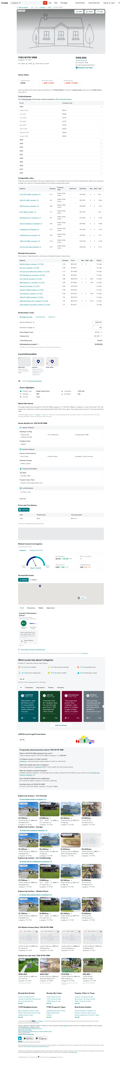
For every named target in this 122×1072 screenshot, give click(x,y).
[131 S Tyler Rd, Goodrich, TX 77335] (28, 965)
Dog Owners (40, 687)
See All (23, 679)
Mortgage (64, 3)
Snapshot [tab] (23, 550)
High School (51, 608)
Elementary (31, 608)
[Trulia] (20, 1038)
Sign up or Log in (109, 3)
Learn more (85, 653)
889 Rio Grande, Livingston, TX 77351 (32, 264)
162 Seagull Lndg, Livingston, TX (30, 235)
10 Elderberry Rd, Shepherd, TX (29, 229)
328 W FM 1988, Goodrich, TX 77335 (31, 297)
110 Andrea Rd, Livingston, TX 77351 (31, 293)
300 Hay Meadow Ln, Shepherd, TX (31, 223)
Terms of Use (69, 1045)
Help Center (53, 1057)
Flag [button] (34, 718)
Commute (60, 687)
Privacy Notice (90, 1045)
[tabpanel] (61, 334)
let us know (74, 1052)
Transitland (40, 1021)
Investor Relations (61, 1045)
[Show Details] (101, 107)
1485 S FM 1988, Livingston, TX (30, 241)
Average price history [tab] (36, 550)
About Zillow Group (31, 1045)
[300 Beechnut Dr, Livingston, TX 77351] (92, 809)
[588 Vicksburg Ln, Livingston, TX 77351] (71, 965)
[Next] (102, 813)
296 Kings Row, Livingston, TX (29, 206)
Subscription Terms (77, 1045)
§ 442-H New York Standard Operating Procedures (30, 1028)
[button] (45, 3)
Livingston (42, 7)
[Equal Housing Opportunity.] (39, 1057)
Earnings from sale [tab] (26, 317)
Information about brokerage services (29, 1031)
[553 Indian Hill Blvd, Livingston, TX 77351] (92, 840)
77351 (49, 7)
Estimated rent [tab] (40, 317)
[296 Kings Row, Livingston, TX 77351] (50, 937)
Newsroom (53, 1045)
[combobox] (28, 3)
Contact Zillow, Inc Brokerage (26, 1034)
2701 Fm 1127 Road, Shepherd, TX (30, 247)
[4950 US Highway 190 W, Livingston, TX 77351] (71, 840)
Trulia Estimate (26, 99)
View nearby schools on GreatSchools (33, 649)
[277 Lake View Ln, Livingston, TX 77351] (50, 809)
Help (84, 1045)
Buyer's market (36, 568)
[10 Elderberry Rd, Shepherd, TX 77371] (93, 937)
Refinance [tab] (51, 317)
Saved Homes (80, 3)
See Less (23, 498)
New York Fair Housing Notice (25, 1030)
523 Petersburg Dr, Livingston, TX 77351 (32, 275)
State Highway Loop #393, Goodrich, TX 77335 (35, 304)
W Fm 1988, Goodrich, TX (28, 212)
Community (29, 687)
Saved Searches (94, 3)
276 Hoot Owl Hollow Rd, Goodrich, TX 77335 (34, 271)
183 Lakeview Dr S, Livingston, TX (30, 218)
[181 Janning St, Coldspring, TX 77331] (28, 937)
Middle (41, 608)
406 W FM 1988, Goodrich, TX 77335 (32, 290)
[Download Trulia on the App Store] (28, 1038)
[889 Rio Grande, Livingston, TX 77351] (93, 965)
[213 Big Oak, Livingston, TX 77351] (71, 809)
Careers (48, 1045)
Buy (50, 3)
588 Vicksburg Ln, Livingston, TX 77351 (32, 282)
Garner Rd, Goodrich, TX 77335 (29, 286)
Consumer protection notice (45, 1031)
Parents (51, 687)
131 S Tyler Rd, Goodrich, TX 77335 (31, 279)
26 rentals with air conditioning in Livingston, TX (36, 861)
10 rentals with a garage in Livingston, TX (33, 830)
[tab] (24, 510)
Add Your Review (61, 725)
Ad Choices (97, 1045)
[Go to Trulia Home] (5, 2)
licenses (66, 1025)
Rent (56, 3)
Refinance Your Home (85, 67)
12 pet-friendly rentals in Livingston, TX (33, 799)
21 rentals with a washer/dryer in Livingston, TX (36, 895)
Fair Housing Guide (41, 1045)
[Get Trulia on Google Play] (41, 1038)
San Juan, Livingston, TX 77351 (29, 268)
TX (36, 7)
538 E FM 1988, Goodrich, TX (29, 200)
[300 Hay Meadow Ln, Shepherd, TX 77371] (71, 937)
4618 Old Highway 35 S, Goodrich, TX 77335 (34, 301)
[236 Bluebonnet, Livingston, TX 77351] (28, 809)
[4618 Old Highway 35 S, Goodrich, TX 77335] (50, 965)
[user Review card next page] (103, 706)
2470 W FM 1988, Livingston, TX (30, 194)
